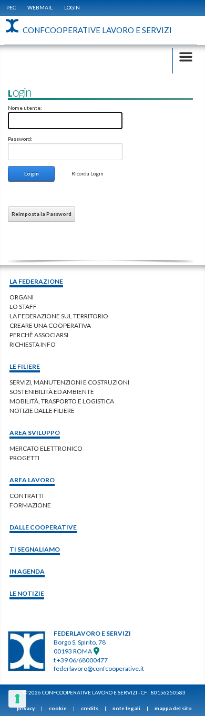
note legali (126, 708)
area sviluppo (34, 433)
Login (72, 7)
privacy (26, 708)
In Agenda (27, 571)
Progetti (24, 458)
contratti (26, 496)
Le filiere (24, 366)
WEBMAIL (40, 7)
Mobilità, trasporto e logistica (61, 401)
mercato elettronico (46, 448)
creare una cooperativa (50, 325)
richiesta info (32, 344)
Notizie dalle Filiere (42, 410)
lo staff (23, 306)
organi (21, 297)
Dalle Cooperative (43, 527)
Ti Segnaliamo (34, 549)
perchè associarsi (38, 335)
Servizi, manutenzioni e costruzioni (69, 382)
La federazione (36, 281)
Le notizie (26, 593)
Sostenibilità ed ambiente (51, 392)
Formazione (30, 505)
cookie (58, 708)
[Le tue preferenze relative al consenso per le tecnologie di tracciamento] (17, 699)
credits (89, 708)
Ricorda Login (87, 173)
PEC (11, 7)
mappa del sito (173, 708)
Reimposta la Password (41, 214)
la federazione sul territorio (58, 316)
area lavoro (32, 480)
